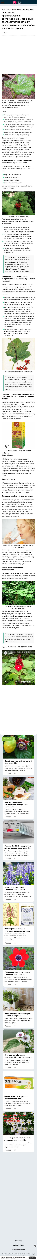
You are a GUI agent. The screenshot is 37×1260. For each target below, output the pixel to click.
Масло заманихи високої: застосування (18, 132)
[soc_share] (35, 1245)
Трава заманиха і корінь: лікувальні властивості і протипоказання (16, 116)
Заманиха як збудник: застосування (17, 129)
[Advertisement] (18, 55)
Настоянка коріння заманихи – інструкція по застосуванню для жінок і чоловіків (18, 121)
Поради (4, 32)
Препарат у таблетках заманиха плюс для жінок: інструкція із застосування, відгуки (19, 125)
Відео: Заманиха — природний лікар (16, 135)
